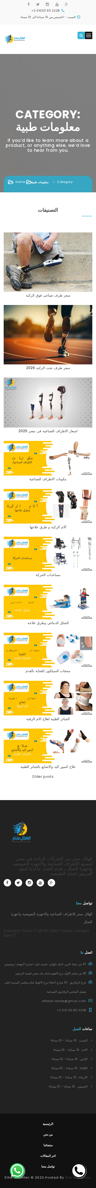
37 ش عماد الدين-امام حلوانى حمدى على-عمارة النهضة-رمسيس (45, 964)
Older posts (43, 776)
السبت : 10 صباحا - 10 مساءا (69, 1040)
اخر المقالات (48, 1156)
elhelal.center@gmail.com (64, 1001)
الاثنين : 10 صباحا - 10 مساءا (69, 1059)
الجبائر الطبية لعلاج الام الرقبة (48, 718)
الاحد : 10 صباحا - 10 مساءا (70, 1050)
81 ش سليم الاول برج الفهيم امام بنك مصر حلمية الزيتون (50, 973)
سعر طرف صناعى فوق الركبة (48, 295)
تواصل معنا (48, 1166)
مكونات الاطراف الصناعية (48, 479)
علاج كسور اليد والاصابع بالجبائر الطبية (48, 766)
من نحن (48, 1134)
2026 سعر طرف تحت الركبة (48, 367)
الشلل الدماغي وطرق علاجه (48, 622)
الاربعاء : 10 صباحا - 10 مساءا (68, 1077)
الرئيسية (48, 1124)
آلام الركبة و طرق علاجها (48, 527)
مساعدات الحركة (48, 574)
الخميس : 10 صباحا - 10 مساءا (68, 1086)
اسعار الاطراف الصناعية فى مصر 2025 (48, 431)
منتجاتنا (48, 1145)
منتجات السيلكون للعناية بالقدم (48, 670)
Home (20, 182)
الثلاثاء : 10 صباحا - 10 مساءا (69, 1068)
